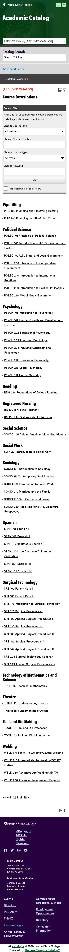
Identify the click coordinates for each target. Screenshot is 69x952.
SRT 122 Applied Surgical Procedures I (28, 619)
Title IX (8, 918)
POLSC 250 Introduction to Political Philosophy (34, 288)
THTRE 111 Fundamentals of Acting (26, 710)
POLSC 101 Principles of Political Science (30, 235)
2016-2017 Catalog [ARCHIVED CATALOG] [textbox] (28, 41)
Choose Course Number (17, 139)
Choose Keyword (13, 165)
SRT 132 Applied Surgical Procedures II (29, 634)
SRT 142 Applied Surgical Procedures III (29, 649)
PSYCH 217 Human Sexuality (22, 375)
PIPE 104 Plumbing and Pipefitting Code (29, 218)
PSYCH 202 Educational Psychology (27, 332)
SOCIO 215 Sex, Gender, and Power (27, 499)
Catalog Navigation (17, 79)
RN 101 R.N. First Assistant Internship (28, 417)
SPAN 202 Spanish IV (18, 571)
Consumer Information (44, 928)
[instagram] (19, 850)
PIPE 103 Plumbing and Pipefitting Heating (31, 211)
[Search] (63, 57)
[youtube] (25, 850)
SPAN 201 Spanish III (17, 564)
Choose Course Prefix (16, 125)
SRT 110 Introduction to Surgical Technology (32, 603)
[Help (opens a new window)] (64, 90)
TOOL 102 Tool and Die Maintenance (27, 735)
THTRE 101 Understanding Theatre (26, 703)
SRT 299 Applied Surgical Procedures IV (29, 664)
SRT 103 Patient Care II (19, 596)
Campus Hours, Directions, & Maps (48, 901)
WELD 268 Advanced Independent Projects (32, 780)
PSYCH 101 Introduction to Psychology (28, 312)
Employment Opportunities (45, 911)
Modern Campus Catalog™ (42, 950)
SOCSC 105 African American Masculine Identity (35, 434)
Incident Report (14, 925)
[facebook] (5, 850)
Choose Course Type (15, 152)
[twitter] (12, 850)
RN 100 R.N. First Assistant (21, 409)
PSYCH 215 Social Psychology (23, 367)
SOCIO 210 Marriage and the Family (27, 491)
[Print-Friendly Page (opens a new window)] (60, 90)
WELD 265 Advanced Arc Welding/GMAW (31, 772)
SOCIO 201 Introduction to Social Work (29, 484)
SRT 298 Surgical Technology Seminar (28, 656)
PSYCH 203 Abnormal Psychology (25, 340)
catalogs (18, 946)
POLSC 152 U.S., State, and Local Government (33, 255)
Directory (10, 905)
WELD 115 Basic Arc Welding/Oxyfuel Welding (33, 752)
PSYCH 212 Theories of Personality (26, 360)
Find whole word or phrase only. (25, 188)
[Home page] (17, 5)
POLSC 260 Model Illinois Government (28, 295)
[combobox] (34, 41)
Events (8, 899)
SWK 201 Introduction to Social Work (27, 451)
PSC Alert (10, 912)
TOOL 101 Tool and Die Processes (25, 728)
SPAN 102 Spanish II (17, 536)
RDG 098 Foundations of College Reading (30, 392)
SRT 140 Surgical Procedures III (24, 641)
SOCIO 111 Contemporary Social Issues (29, 476)
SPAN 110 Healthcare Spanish (23, 544)
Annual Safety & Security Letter (14, 933)
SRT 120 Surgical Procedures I (23, 611)
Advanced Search (14, 69)
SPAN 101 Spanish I (16, 529)
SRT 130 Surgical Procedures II (23, 626)
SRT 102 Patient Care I (18, 588)
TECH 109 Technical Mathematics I (26, 686)
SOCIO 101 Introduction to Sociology (27, 469)
